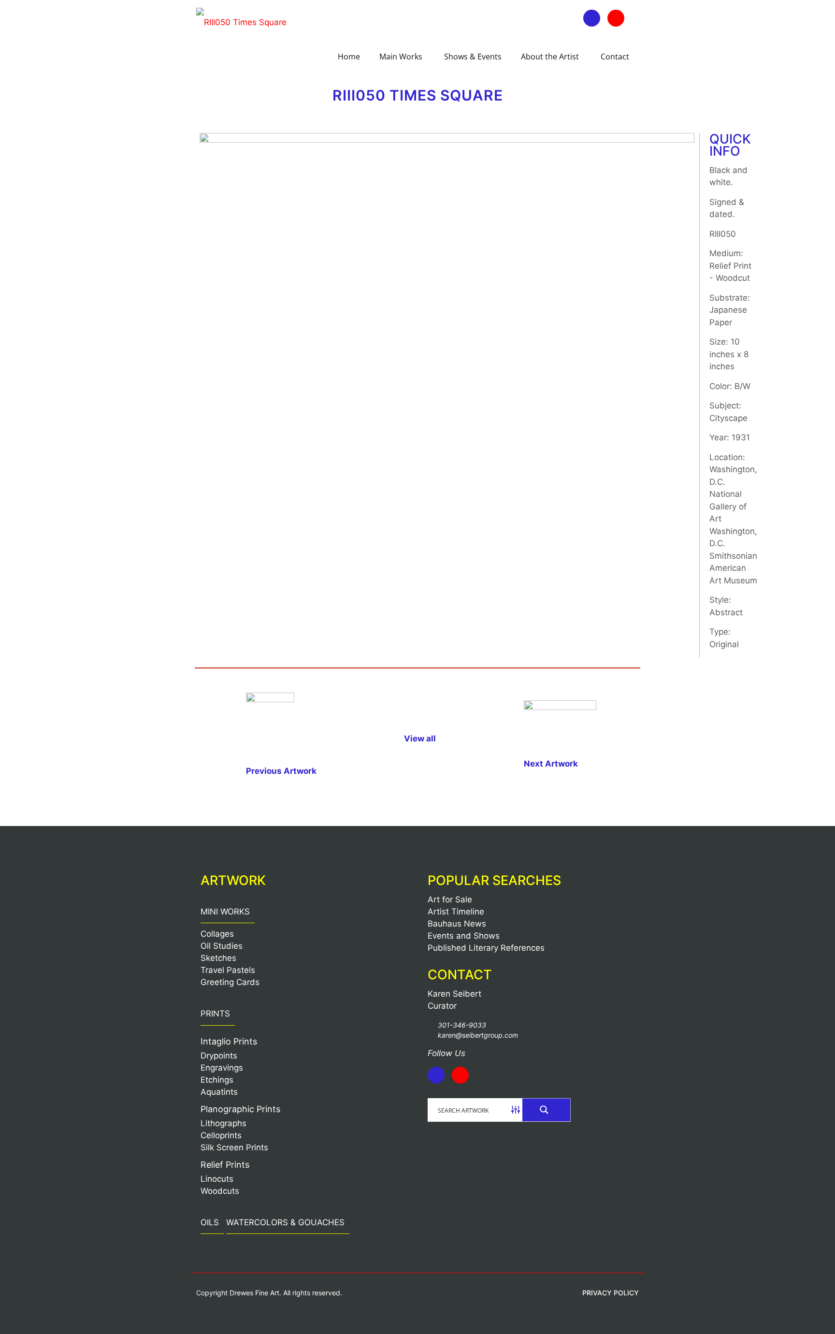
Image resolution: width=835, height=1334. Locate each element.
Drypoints (219, 1055)
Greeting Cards (230, 982)
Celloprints (221, 1135)
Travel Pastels (228, 970)
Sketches (218, 958)
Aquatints (219, 1092)
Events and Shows (464, 936)
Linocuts (217, 1179)
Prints (215, 1013)
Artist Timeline (456, 911)
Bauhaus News (457, 923)
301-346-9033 (462, 1025)
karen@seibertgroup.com (478, 1035)
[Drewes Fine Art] (241, 22)
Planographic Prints (240, 1109)
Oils (210, 1222)
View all (420, 738)
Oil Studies (222, 946)
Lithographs (223, 1123)
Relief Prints (225, 1165)
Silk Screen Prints (234, 1147)
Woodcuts (220, 1191)
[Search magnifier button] (546, 1109)
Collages (217, 934)
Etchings (217, 1080)
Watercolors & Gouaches (285, 1222)
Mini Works (225, 911)
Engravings (222, 1068)
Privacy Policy (610, 1293)
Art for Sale (450, 899)
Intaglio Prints (229, 1041)
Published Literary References (486, 948)
